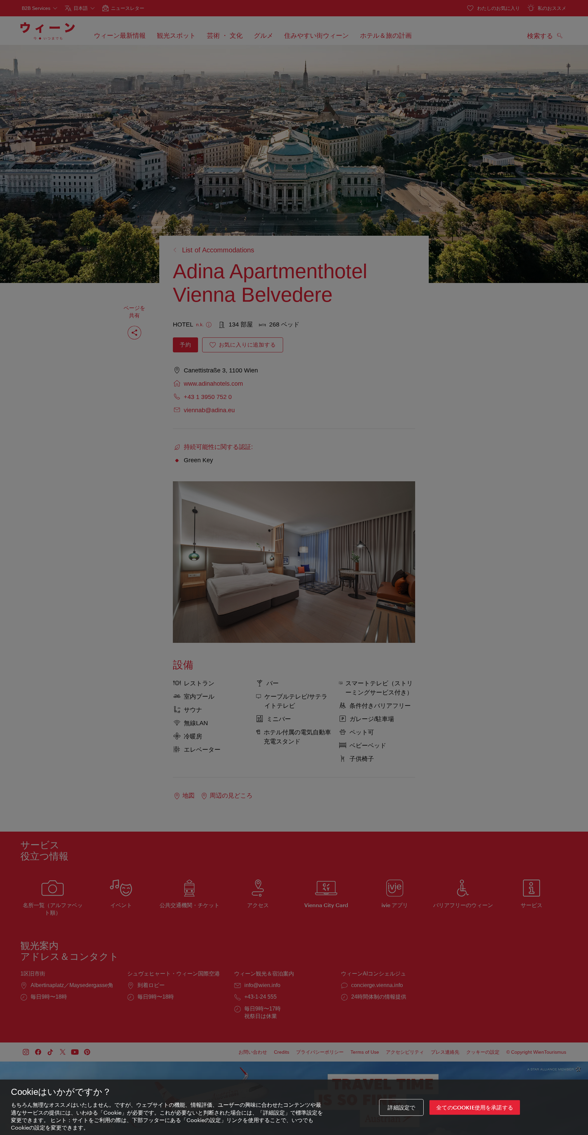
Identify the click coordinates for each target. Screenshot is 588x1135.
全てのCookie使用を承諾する (474, 1107)
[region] (294, 1107)
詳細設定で (401, 1107)
